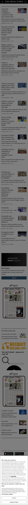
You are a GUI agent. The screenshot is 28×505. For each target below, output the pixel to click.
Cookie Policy (13, 476)
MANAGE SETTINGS (14, 502)
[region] (14, 480)
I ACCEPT (14, 498)
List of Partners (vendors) (7, 494)
